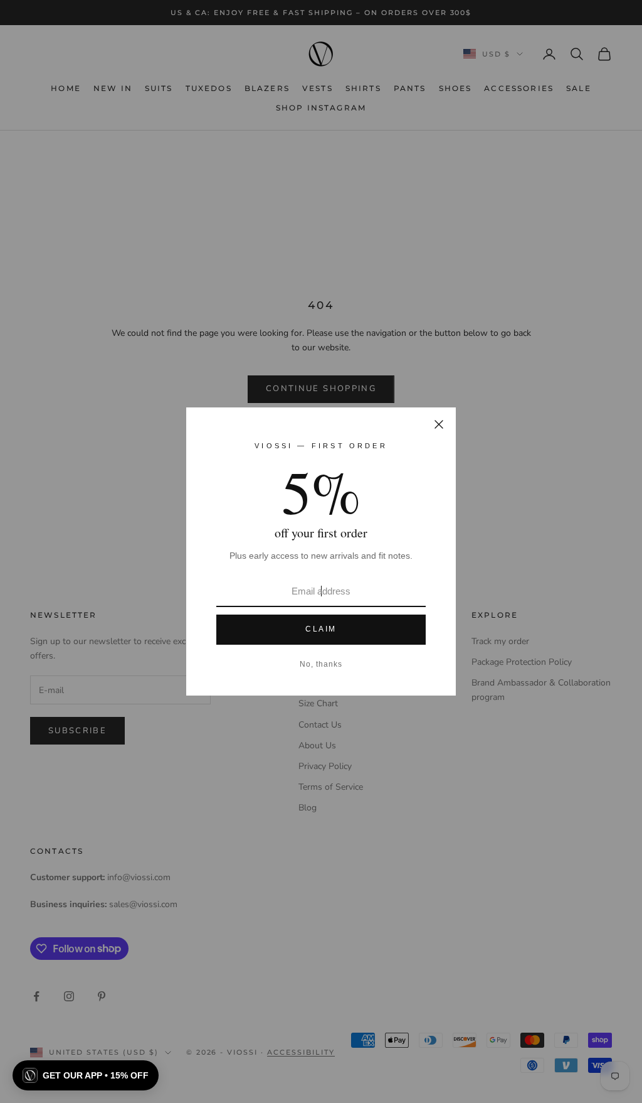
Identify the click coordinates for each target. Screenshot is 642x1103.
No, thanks (321, 664)
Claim (321, 629)
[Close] (439, 424)
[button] (86, 1075)
